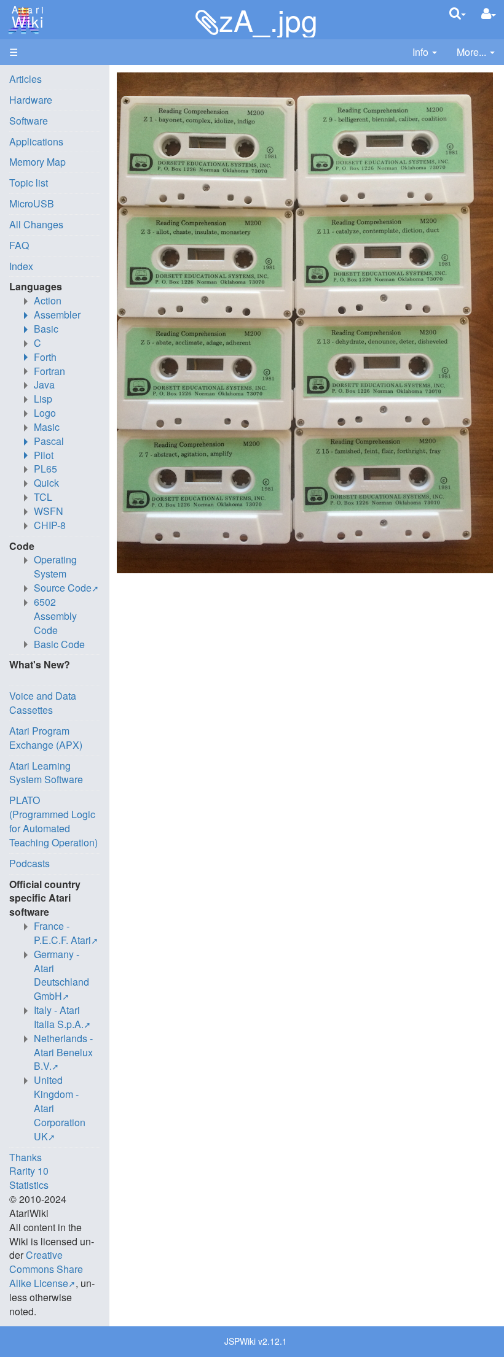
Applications (36, 141)
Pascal (49, 441)
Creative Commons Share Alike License (46, 1269)
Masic (47, 427)
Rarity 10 (29, 1171)
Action (47, 300)
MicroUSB (31, 203)
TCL (43, 497)
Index (21, 266)
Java (44, 384)
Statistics (29, 1185)
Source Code (63, 588)
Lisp (43, 399)
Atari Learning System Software (46, 773)
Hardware (30, 100)
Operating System (55, 566)
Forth (45, 357)
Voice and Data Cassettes (42, 703)
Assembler (57, 314)
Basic (46, 329)
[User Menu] (488, 14)
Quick (46, 483)
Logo (45, 413)
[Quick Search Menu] (457, 13)
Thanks (25, 1157)
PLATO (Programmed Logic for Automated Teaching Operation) (53, 821)
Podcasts (29, 863)
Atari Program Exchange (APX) (45, 738)
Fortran (49, 371)
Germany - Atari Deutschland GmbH (61, 975)
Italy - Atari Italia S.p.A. (59, 1017)
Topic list (28, 183)
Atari (26, 17)
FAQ (19, 245)
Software (28, 121)
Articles (25, 79)
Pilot (43, 455)
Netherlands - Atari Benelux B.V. (63, 1052)
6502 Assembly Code (55, 616)
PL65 (45, 469)
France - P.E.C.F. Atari (62, 933)
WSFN (48, 511)
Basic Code (59, 644)
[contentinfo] (424, 52)
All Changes (36, 224)
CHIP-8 (50, 525)
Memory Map (37, 162)
